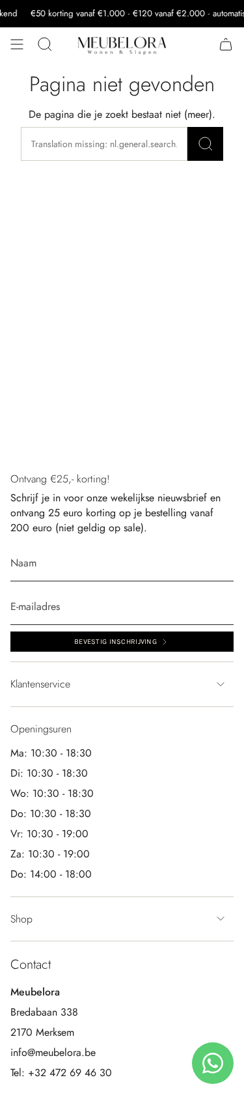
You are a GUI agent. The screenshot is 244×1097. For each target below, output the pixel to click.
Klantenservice (40, 683)
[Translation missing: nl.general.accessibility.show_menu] (17, 44)
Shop (21, 918)
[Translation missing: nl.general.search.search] (205, 144)
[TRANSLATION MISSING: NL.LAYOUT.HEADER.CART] (225, 44)
